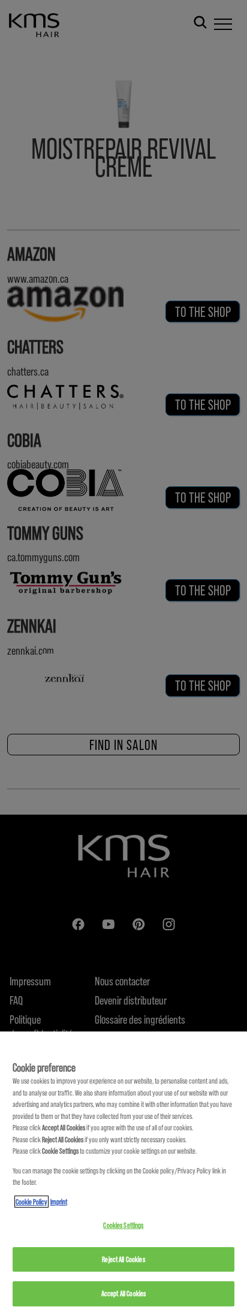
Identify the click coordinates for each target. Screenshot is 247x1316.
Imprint (58, 1201)
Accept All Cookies (123, 1293)
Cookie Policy (31, 1201)
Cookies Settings (123, 1225)
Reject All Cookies (123, 1259)
